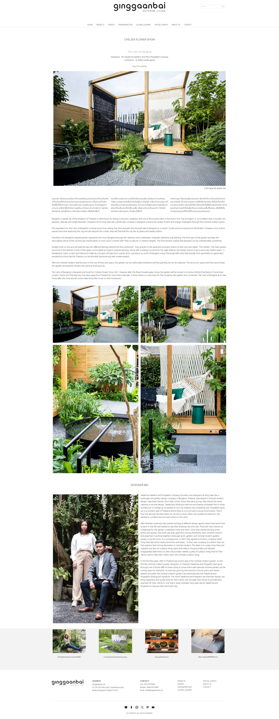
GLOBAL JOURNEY (143, 25)
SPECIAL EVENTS (161, 25)
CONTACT (188, 25)
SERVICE (111, 25)
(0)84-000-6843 (153, 687)
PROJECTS (100, 25)
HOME (90, 25)
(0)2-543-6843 (149, 684)
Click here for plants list (215, 188)
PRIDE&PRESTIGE (125, 25)
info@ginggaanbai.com (154, 690)
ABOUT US (176, 25)
